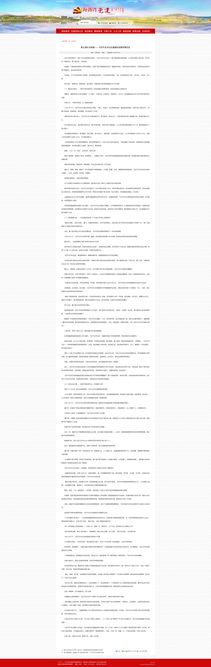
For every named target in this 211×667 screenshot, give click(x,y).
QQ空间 (134, 651)
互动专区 (146, 31)
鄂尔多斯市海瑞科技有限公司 (147, 664)
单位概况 (89, 31)
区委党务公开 (77, 31)
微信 (124, 651)
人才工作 (117, 31)
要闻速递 (98, 31)
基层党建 (127, 31)
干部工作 (108, 31)
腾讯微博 (145, 651)
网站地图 (60, 662)
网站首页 (65, 31)
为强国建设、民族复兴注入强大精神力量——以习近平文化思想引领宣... (85, 652)
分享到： (119, 651)
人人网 (139, 651)
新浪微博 (129, 651)
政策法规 (136, 31)
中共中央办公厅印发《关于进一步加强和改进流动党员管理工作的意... (84, 650)
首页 (69, 41)
